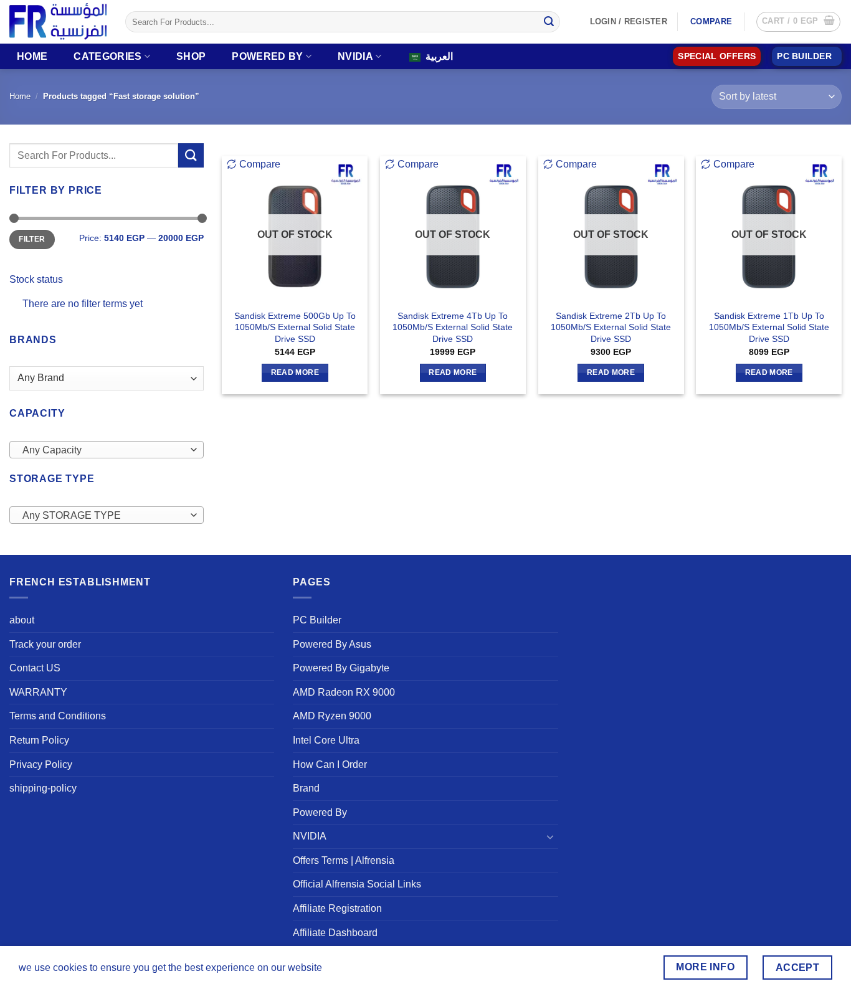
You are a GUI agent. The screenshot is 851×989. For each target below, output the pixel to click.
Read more (295, 372)
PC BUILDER (804, 56)
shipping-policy (43, 788)
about (21, 620)
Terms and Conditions (57, 716)
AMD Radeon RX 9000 (344, 692)
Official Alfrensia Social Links (357, 884)
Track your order (45, 644)
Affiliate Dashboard (335, 932)
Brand (306, 788)
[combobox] (106, 449)
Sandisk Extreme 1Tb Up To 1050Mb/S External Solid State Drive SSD (769, 327)
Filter (32, 239)
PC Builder (317, 620)
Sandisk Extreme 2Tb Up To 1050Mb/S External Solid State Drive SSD (611, 327)
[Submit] (548, 21)
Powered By (267, 56)
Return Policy (39, 740)
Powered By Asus (332, 644)
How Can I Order (330, 764)
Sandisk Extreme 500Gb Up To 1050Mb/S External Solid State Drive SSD (295, 327)
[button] (798, 22)
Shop (191, 56)
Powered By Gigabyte (341, 668)
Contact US (34, 668)
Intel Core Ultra (326, 740)
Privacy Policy (40, 764)
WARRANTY (38, 692)
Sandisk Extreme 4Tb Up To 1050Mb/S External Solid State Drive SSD (452, 327)
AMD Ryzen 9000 (332, 716)
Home (32, 56)
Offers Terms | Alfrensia (343, 860)
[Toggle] (550, 836)
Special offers (717, 56)
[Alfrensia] (58, 21)
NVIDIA (355, 56)
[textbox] (103, 450)
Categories (107, 56)
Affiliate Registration (337, 908)
